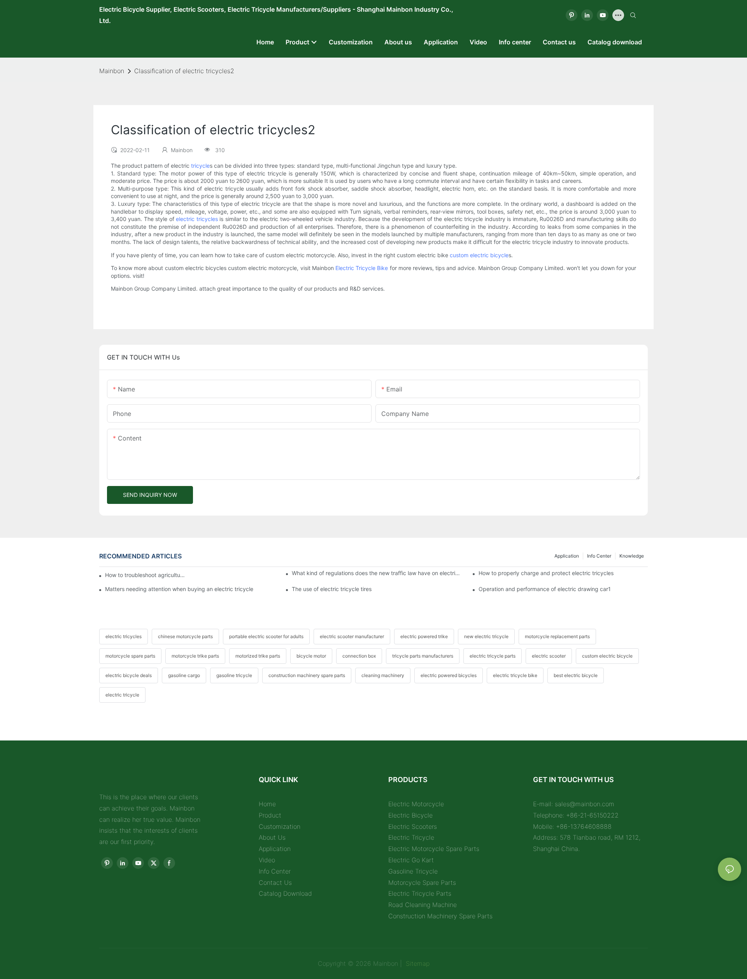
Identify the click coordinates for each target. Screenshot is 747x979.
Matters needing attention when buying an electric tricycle (179, 589)
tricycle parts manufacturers (422, 656)
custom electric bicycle (479, 255)
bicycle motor (311, 656)
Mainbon (111, 71)
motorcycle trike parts (195, 656)
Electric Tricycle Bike (361, 268)
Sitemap (417, 963)
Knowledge (631, 556)
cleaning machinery (382, 675)
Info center (599, 556)
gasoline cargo (184, 675)
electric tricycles (196, 219)
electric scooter (549, 656)
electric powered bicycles (449, 675)
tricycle (200, 165)
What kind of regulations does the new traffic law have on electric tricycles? (376, 573)
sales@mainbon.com (584, 804)
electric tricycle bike (515, 675)
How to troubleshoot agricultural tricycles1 (146, 575)
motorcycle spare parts (130, 656)
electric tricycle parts (493, 656)
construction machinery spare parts (306, 675)
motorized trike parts (257, 656)
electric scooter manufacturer (352, 636)
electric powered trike (424, 636)
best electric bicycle (576, 675)
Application (566, 556)
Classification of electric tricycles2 (184, 71)
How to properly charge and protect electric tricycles (546, 573)
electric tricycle (122, 695)
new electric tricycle (486, 636)
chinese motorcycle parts (185, 636)
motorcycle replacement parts (557, 636)
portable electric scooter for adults (266, 636)
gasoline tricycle (234, 675)
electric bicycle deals (128, 675)
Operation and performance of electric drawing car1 (545, 589)
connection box (359, 656)
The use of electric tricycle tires (332, 589)
